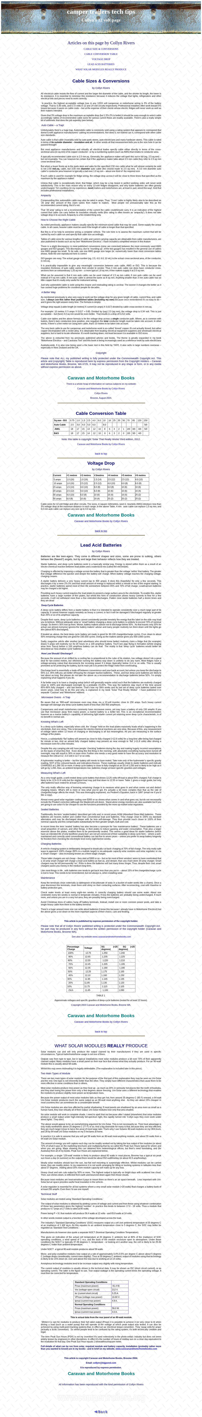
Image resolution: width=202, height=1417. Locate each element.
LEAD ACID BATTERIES (101, 64)
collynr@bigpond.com (104, 1363)
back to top (101, 453)
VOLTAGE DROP (101, 59)
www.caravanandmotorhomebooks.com (111, 937)
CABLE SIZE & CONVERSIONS (101, 49)
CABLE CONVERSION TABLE (101, 54)
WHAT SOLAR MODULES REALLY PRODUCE (101, 69)
